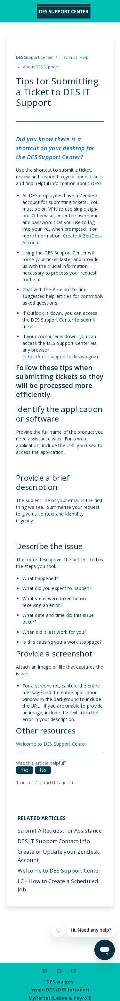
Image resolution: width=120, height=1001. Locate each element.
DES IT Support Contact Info (54, 841)
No (43, 770)
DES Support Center (34, 57)
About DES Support (41, 67)
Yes (24, 770)
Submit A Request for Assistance (60, 830)
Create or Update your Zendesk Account (58, 856)
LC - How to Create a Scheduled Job (58, 885)
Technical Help (75, 57)
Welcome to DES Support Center (51, 744)
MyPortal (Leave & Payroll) (60, 998)
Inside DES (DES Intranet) (59, 989)
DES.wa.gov (60, 981)
